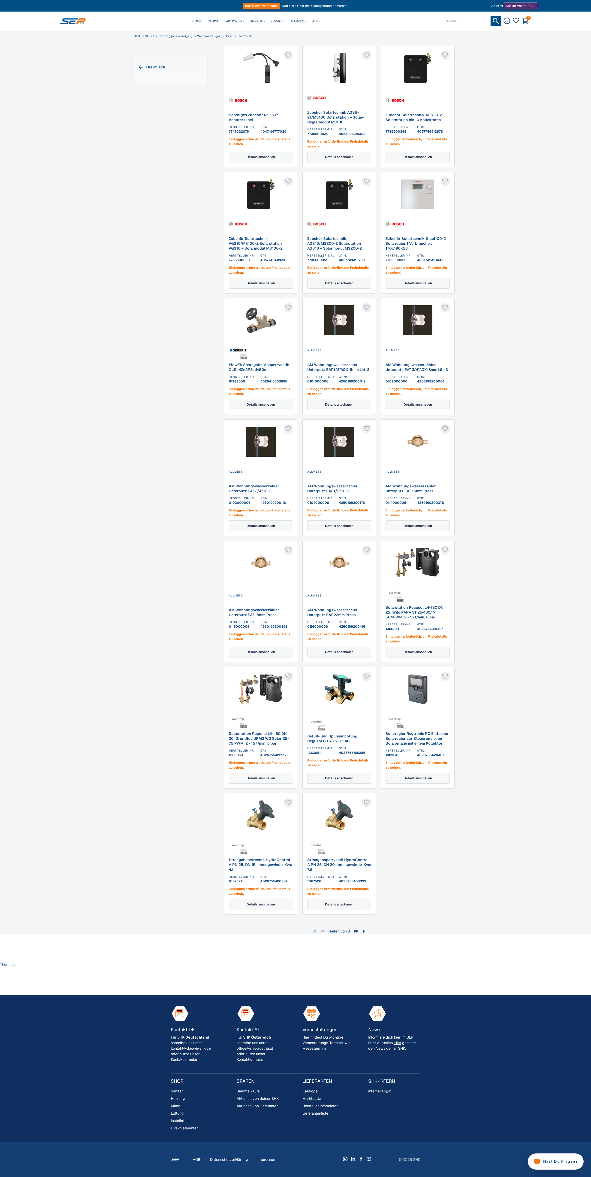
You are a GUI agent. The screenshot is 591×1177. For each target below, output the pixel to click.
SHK (137, 36)
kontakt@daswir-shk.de (191, 1048)
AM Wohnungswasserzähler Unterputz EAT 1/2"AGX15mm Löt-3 (338, 367)
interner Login (379, 1091)
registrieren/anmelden (261, 6)
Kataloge (310, 1091)
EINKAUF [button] (256, 21)
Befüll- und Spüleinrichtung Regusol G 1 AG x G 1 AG (332, 738)
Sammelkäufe (248, 1091)
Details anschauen (261, 157)
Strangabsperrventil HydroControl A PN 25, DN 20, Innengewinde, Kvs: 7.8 (339, 864)
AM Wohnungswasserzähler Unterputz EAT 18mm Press (254, 612)
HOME (197, 21)
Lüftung (177, 1113)
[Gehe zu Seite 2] (356, 931)
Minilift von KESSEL (520, 6)
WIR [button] (315, 21)
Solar (228, 36)
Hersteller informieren (320, 1106)
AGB (197, 1159)
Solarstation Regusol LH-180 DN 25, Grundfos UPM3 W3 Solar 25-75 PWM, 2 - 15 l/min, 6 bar (259, 738)
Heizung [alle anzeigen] (175, 36)
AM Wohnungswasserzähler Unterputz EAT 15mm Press (411, 488)
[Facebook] (361, 1159)
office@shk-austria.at (255, 1048)
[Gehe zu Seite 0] (322, 931)
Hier (305, 1037)
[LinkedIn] (353, 1159)
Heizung (178, 1098)
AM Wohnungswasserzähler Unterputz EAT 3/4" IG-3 (254, 488)
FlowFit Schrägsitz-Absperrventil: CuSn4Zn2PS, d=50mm (259, 367)
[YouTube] (369, 1159)
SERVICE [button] (276, 21)
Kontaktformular (184, 1059)
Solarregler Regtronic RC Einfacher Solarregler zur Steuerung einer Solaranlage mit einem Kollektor (417, 738)
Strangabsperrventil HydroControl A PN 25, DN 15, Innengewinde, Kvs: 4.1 (260, 864)
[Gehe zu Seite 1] (314, 931)
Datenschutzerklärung (229, 1159)
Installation (180, 1120)
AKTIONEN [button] (234, 21)
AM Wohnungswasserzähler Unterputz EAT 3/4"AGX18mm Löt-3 (417, 367)
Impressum (267, 1159)
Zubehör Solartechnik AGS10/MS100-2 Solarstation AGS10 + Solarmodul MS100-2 (256, 243)
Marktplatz (311, 1098)
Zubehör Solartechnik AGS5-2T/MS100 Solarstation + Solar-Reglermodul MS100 (335, 117)
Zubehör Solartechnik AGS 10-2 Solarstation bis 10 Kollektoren (414, 117)
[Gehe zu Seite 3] (364, 931)
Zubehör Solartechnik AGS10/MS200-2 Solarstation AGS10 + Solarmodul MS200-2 (334, 243)
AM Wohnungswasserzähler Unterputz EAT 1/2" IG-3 (332, 488)
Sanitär (177, 1091)
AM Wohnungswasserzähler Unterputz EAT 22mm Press (332, 612)
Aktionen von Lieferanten (257, 1106)
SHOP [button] (213, 21)
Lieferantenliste (315, 1113)
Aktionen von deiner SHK (258, 1098)
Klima (175, 1106)
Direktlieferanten (185, 1128)
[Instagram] (345, 1159)
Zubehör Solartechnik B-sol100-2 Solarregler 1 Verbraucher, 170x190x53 (416, 243)
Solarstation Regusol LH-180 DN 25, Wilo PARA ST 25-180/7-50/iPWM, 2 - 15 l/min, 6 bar (414, 612)
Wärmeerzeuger (208, 36)
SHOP (149, 36)
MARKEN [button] (297, 21)
